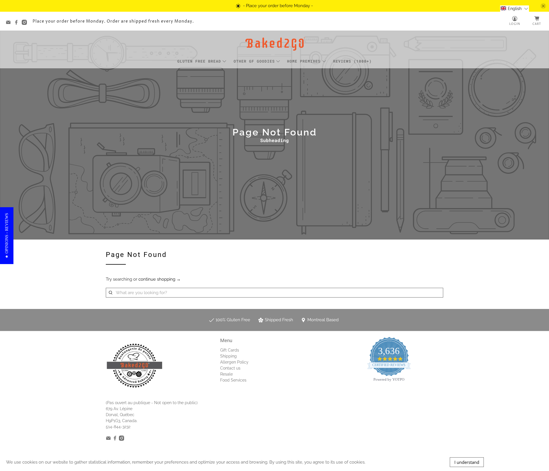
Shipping (228, 356)
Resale (226, 374)
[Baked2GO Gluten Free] (274, 43)
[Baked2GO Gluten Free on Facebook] (18, 23)
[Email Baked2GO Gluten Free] (10, 23)
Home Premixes (304, 61)
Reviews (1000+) (352, 61)
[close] (543, 6)
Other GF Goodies (254, 61)
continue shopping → (159, 279)
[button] (514, 8)
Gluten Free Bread (199, 61)
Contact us (230, 368)
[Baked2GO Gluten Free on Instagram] (26, 23)
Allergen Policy (234, 362)
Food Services (233, 380)
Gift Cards (229, 350)
